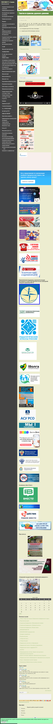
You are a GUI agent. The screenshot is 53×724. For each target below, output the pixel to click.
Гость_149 (24, 675)
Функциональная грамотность (8, 89)
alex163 (23, 17)
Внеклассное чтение (6, 125)
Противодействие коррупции (7, 16)
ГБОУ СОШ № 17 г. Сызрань (7, 2)
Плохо (22, 715)
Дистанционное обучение (7, 44)
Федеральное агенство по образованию (29, 643)
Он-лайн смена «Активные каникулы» (7, 55)
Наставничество (5, 34)
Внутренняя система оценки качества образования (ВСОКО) (8, 137)
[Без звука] (47, 103)
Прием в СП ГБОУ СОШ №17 (7, 69)
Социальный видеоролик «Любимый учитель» (30, 625)
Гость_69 (24, 685)
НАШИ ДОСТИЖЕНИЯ (6, 113)
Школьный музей (5, 74)
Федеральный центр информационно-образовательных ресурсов (35, 657)
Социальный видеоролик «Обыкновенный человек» (31, 623)
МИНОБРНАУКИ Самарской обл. (27, 631)
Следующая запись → (46, 49)
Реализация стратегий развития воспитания (8, 24)
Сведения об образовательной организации (8, 7)
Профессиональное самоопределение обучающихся (9, 119)
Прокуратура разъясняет (7, 19)
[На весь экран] (49, 103)
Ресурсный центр (24, 636)
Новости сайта (24, 20)
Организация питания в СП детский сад (9, 28)
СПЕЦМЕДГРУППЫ (5, 51)
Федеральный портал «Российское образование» (31, 645)
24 (21, 609)
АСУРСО (22, 649)
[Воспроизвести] (21, 103)
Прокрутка (49, 690)
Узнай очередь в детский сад (8, 86)
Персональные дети (24, 620)
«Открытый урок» (24, 640)
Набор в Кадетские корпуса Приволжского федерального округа (34, 618)
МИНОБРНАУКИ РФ (24, 629)
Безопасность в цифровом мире (8, 150)
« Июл (20, 613)
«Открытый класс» (24, 638)
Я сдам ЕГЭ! (4, 98)
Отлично (23, 708)
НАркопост (4, 21)
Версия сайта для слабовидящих (35, 83)
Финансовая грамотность (7, 130)
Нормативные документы (7, 116)
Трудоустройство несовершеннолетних (6, 122)
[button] (35, 96)
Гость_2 (23, 681)
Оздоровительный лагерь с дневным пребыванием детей (9, 38)
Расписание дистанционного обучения (7, 41)
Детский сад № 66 (5, 111)
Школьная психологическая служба (8, 71)
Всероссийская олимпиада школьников (7, 134)
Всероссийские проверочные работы (9, 81)
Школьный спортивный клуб (7, 49)
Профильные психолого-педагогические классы (6, 31)
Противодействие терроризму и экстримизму (8, 13)
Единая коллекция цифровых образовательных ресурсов (33, 655)
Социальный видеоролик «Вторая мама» (29, 627)
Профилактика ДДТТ (6, 103)
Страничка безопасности (7, 106)
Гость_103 (24, 669)
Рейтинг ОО (4, 128)
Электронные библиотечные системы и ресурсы (31, 662)
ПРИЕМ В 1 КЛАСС (5, 57)
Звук (46, 690)
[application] (35, 96)
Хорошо (23, 710)
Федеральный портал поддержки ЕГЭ (28, 647)
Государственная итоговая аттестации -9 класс (7, 92)
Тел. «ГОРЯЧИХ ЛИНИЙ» (6, 108)
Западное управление (25, 634)
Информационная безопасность (8, 10)
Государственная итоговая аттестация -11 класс (7, 95)
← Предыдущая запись (24, 49)
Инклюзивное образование (7, 84)
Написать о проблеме (27, 181)
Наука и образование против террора (28, 659)
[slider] (34, 103)
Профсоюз (4, 101)
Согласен (4, 722)
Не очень (23, 713)
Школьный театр (5, 79)
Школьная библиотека (6, 76)
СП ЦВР (3, 46)
